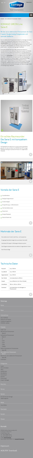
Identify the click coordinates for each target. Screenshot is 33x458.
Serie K (4, 333)
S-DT (3, 343)
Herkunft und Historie (6, 319)
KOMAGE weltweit (5, 323)
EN (4, 2)
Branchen (3, 384)
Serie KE (4, 357)
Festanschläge (9, 55)
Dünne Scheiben (5, 368)
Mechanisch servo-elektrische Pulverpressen (11, 355)
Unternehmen (4, 315)
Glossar (3, 419)
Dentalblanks (4, 373)
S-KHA (4, 346)
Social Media (4, 405)
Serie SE (4, 350)
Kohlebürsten (4, 371)
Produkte (2, 18)
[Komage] (16, 5)
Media (2, 402)
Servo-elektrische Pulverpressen (11, 18)
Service (3, 389)
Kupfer (2, 366)
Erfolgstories (4, 363)
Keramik (3, 376)
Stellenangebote (4, 398)
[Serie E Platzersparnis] (16, 116)
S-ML (3, 344)
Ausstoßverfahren (4, 42)
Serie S (4, 337)
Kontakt (3, 414)
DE (2, 2)
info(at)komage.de (7, 437)
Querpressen (4, 375)
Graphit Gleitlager (5, 380)
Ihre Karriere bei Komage (6, 396)
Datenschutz (29, 2)
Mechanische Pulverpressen (7, 331)
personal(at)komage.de (19, 439)
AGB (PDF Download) (9, 450)
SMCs (2, 369)
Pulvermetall (3, 378)
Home (2, 305)
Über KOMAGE (4, 317)
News (2, 310)
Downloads (4, 409)
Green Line (3, 329)
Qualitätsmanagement (6, 321)
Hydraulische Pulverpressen (7, 335)
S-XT (3, 341)
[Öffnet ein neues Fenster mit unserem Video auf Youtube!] (16, 171)
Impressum (5, 446)
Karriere (3, 394)
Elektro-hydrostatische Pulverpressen (9, 348)
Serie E (19, 18)
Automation (3, 359)
